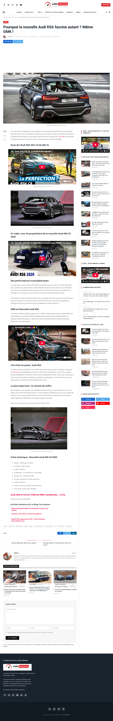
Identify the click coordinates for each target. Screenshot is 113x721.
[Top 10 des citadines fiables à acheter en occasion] (65, 576)
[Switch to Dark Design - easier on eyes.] (106, 12)
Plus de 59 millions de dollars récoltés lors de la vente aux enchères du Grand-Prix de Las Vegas (100, 384)
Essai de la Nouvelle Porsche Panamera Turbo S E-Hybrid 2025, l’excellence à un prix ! (100, 373)
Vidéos (78, 12)
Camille (10, 36)
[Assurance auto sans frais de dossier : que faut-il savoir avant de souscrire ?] (85, 194)
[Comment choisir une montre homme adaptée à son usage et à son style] (85, 233)
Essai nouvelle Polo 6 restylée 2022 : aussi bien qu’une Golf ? (95, 310)
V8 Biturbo (61, 526)
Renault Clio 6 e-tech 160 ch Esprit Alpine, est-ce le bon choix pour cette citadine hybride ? (96, 295)
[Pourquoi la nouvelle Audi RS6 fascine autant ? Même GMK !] (56, 98)
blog (26, 526)
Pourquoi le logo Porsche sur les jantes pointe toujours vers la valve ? (100, 341)
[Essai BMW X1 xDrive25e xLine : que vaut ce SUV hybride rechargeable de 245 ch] (85, 255)
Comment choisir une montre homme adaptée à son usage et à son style (101, 232)
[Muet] (105, 151)
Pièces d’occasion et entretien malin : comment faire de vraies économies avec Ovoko (15, 591)
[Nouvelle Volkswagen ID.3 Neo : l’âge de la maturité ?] (85, 224)
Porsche (16, 372)
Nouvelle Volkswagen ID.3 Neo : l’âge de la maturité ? (100, 223)
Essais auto (29, 12)
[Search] (109, 12)
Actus (16, 17)
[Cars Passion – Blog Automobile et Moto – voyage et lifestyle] (56, 5)
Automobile (19, 526)
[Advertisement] (56, 58)
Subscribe (106, 4)
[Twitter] (4, 139)
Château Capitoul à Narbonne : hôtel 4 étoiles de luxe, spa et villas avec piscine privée (100, 351)
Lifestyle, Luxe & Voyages (54, 12)
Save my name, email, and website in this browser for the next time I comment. (30, 632)
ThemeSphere (66, 715)
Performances (49, 526)
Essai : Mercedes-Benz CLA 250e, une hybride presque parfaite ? (96, 317)
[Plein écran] (107, 151)
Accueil (19, 12)
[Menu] (4, 12)
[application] (95, 145)
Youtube (68, 526)
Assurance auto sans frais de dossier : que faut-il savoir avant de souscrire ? (100, 193)
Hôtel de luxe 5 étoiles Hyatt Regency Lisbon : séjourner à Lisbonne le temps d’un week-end (100, 362)
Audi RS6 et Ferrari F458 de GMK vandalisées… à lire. (38, 494)
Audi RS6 (61, 137)
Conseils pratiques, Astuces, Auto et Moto (10, 585)
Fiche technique (39, 526)
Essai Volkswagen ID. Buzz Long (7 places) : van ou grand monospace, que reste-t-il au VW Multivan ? (40, 589)
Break (30, 526)
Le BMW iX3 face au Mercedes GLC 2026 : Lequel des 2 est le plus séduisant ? (100, 214)
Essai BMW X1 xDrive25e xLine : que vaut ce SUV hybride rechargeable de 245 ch (100, 254)
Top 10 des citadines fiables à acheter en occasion (66, 590)
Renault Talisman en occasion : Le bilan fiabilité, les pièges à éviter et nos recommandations (100, 203)
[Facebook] (4, 135)
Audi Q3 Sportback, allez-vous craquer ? (24, 543)
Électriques (33, 584)
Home (12, 17)
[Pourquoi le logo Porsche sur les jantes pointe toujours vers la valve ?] (85, 341)
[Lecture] (83, 151)
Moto (40, 12)
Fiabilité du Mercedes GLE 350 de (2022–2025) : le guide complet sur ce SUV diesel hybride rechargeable (100, 243)
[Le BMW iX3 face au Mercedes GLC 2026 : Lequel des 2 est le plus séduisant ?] (85, 214)
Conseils (69, 12)
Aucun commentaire (46, 36)
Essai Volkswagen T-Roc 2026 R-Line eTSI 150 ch (96, 302)
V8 (55, 526)
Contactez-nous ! (90, 12)
